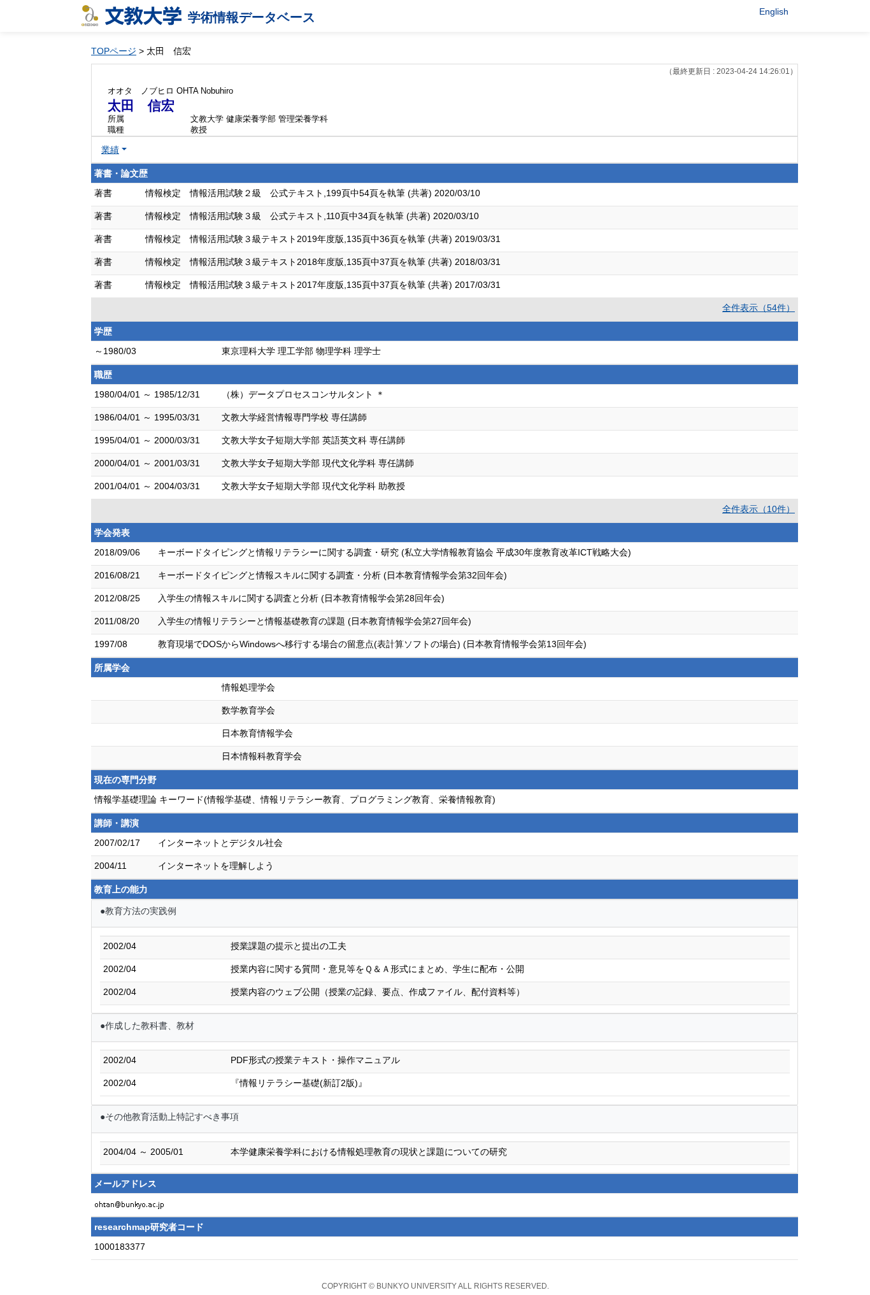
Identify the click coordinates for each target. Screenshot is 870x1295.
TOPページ (113, 51)
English (773, 11)
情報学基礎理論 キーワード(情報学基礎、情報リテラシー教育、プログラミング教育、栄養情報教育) (295, 799)
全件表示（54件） (758, 308)
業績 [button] (110, 150)
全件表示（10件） (758, 509)
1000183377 (119, 1246)
